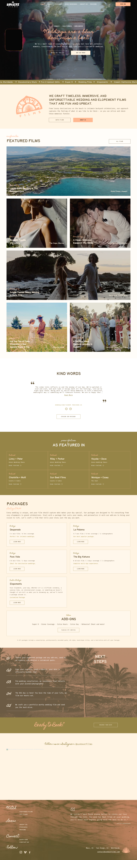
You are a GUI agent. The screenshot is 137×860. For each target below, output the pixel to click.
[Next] (70, 409)
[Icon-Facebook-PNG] (29, 852)
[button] (57, 53)
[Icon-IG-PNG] (20, 852)
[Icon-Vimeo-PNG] (25, 852)
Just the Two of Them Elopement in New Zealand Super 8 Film (20, 344)
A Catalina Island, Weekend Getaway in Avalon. (82, 344)
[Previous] (66, 409)
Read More (68, 395)
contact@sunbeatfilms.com (108, 852)
